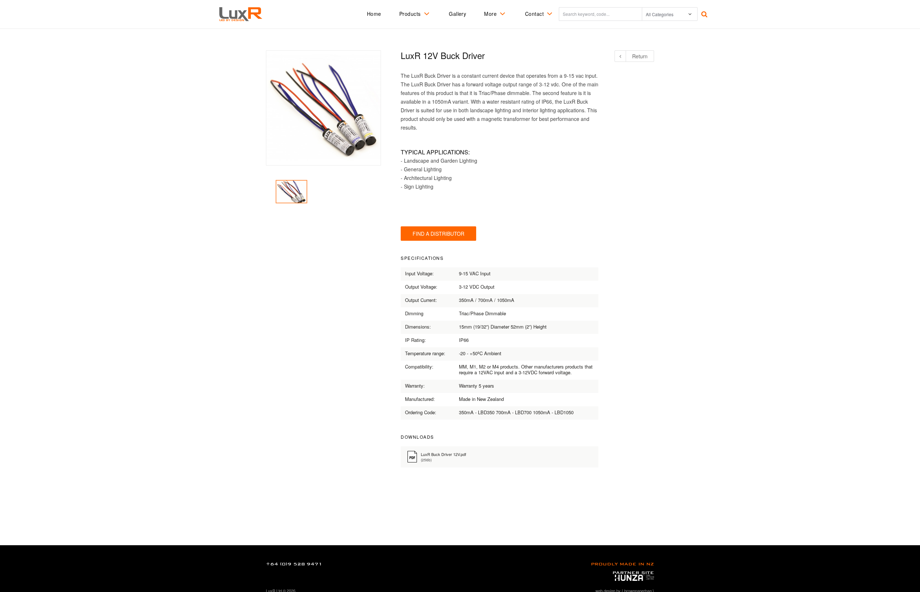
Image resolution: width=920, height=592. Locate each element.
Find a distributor (438, 233)
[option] (292, 191)
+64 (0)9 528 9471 (294, 564)
